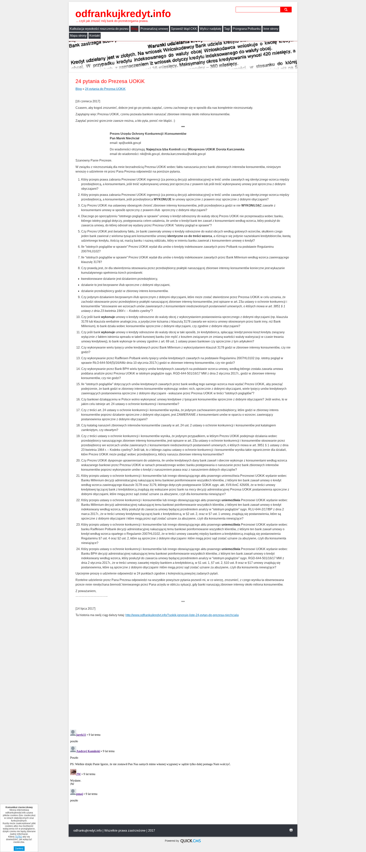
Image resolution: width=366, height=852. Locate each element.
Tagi (227, 28)
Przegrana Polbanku (247, 28)
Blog (134, 28)
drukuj (291, 830)
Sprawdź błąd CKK (184, 28)
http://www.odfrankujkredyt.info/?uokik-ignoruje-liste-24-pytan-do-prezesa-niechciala (182, 615)
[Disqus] (183, 677)
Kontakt (94, 35)
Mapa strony (78, 35)
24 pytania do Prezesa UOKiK (105, 88)
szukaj (286, 9)
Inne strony (270, 28)
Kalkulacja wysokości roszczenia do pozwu (99, 28)
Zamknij (19, 848)
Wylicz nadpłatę (210, 28)
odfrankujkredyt (123, 13)
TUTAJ (18, 836)
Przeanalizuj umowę (154, 28)
